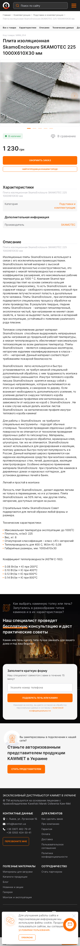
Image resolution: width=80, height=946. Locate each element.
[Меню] (74, 5)
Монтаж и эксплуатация (17, 897)
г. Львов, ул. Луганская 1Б (22, 818)
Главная (7, 15)
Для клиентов (51, 813)
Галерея (7, 892)
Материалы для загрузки (18, 871)
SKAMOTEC (68, 224)
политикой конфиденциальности (46, 709)
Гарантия (46, 829)
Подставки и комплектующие (48, 15)
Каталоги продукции (15, 876)
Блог (6, 881)
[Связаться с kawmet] (69, 924)
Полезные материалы (19, 866)
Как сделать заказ (52, 818)
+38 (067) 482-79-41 (19, 829)
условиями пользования (34, 929)
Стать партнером (51, 871)
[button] (74, 96)
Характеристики (27, 27)
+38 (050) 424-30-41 (19, 832)
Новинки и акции (13, 887)
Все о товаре (9, 27)
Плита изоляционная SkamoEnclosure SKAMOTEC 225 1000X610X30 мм (38, 18)
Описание (44, 27)
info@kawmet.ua (16, 823)
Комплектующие (22, 15)
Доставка (47, 839)
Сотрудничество (54, 866)
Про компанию (50, 823)
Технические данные (63, 27)
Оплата (45, 834)
